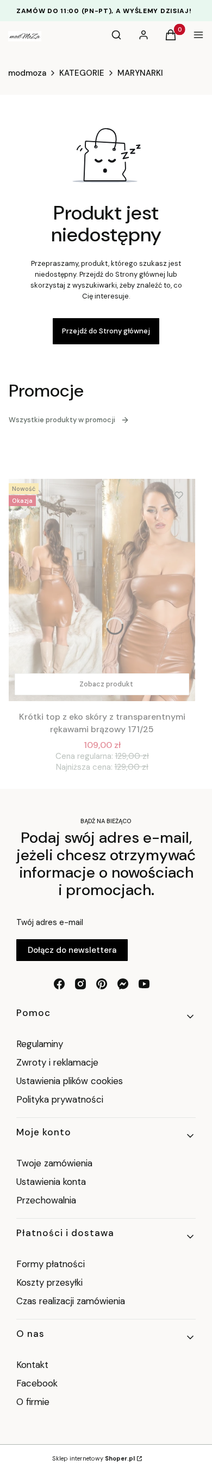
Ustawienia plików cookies (71, 1081)
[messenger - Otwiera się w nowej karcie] (122, 983)
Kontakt (32, 1365)
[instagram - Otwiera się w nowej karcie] (80, 983)
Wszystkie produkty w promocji (62, 419)
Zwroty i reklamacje (57, 1062)
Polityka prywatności (59, 1099)
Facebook (38, 1383)
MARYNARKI (140, 73)
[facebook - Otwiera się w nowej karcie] (59, 983)
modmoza (27, 73)
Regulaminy (39, 1044)
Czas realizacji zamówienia (70, 1301)
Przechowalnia (46, 1200)
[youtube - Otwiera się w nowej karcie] (144, 983)
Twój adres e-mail (49, 922)
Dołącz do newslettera (72, 950)
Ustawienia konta (51, 1182)
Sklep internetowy (93, 1458)
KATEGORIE (81, 73)
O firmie (32, 1402)
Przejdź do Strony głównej (106, 331)
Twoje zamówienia (54, 1163)
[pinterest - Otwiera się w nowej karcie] (101, 983)
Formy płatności (50, 1264)
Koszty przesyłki (49, 1282)
